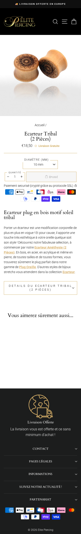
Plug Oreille (27, 267)
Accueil (40, 125)
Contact (41, 449)
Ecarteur (69, 272)
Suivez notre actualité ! (40, 487)
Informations (40, 474)
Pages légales (40, 461)
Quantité (15, 172)
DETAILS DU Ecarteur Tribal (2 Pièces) (40, 287)
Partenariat (40, 499)
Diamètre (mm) (36, 159)
